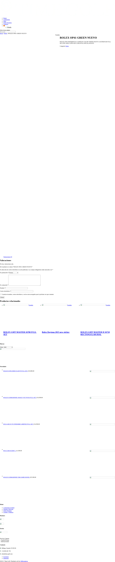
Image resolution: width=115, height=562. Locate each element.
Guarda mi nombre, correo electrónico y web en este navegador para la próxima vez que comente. (28, 294)
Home (5, 18)
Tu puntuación (4, 272)
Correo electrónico (5, 291)
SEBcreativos (24, 561)
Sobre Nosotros (7, 22)
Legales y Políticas (8, 512)
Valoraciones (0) (7, 257)
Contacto (5, 24)
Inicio (1, 33)
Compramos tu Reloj (8, 507)
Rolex (5, 33)
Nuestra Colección (8, 509)
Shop (4, 21)
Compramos (6, 19)
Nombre (2, 288)
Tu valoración (4, 285)
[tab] (7, 257)
